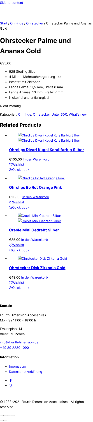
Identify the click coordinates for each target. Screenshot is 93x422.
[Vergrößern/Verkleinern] (2, 415)
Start (3, 23)
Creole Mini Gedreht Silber (34, 230)
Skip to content (11, 2)
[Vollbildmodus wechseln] (5, 415)
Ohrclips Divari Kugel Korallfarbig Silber (46, 149)
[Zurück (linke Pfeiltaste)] (2, 420)
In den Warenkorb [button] (36, 159)
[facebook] (10, 380)
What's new (78, 114)
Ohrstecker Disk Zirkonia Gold (37, 268)
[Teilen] (9, 415)
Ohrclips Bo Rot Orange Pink (35, 187)
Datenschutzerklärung (25, 372)
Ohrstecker (34, 23)
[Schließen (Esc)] (12, 415)
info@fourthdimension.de (19, 342)
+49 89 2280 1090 (14, 347)
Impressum (17, 366)
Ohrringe (16, 23)
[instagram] (10, 385)
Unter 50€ (59, 114)
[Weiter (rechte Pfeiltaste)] (5, 420)
